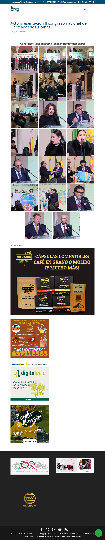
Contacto (76, 536)
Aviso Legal (28, 536)
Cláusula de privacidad (44, 536)
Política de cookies (63, 536)
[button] (98, 533)
